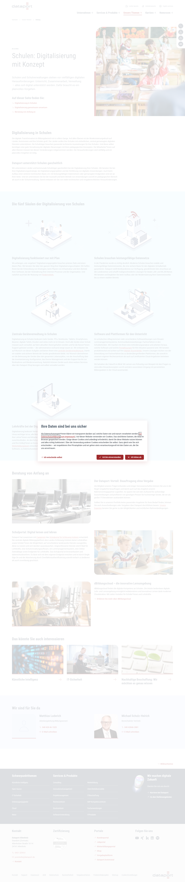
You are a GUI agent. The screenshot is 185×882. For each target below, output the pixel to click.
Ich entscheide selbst (53, 457)
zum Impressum (68, 436)
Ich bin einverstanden (111, 457)
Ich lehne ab (136, 457)
